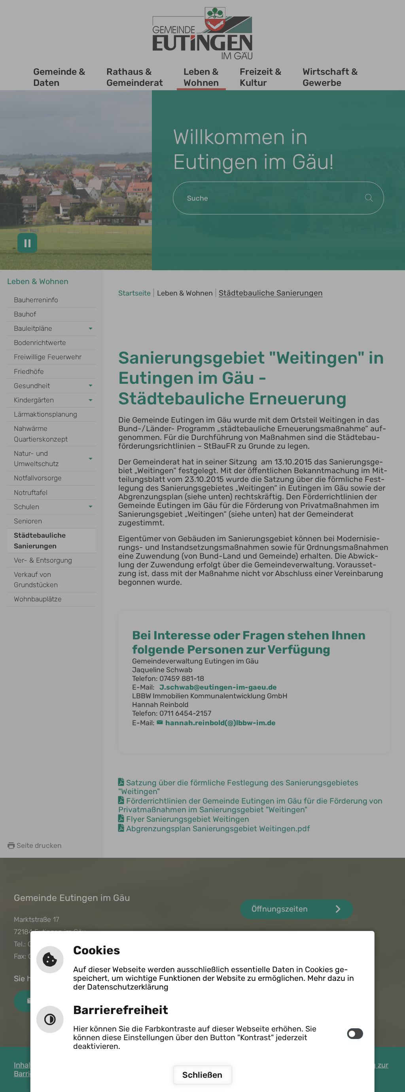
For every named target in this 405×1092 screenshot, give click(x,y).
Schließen (202, 1075)
